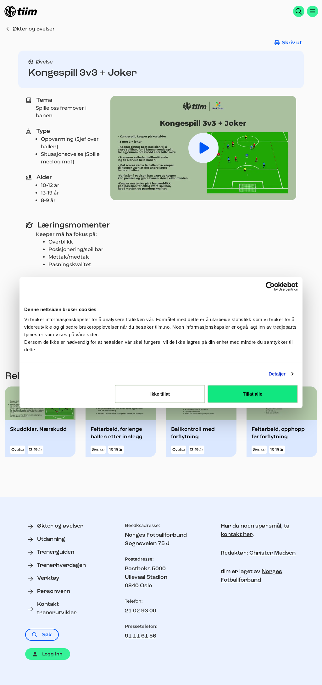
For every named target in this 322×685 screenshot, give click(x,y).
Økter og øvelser (34, 29)
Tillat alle (252, 393)
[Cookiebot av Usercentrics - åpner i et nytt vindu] (270, 286)
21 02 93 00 (140, 611)
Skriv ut (292, 43)
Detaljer (277, 373)
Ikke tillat (160, 393)
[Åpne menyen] (312, 11)
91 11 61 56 (140, 636)
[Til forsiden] (21, 11)
